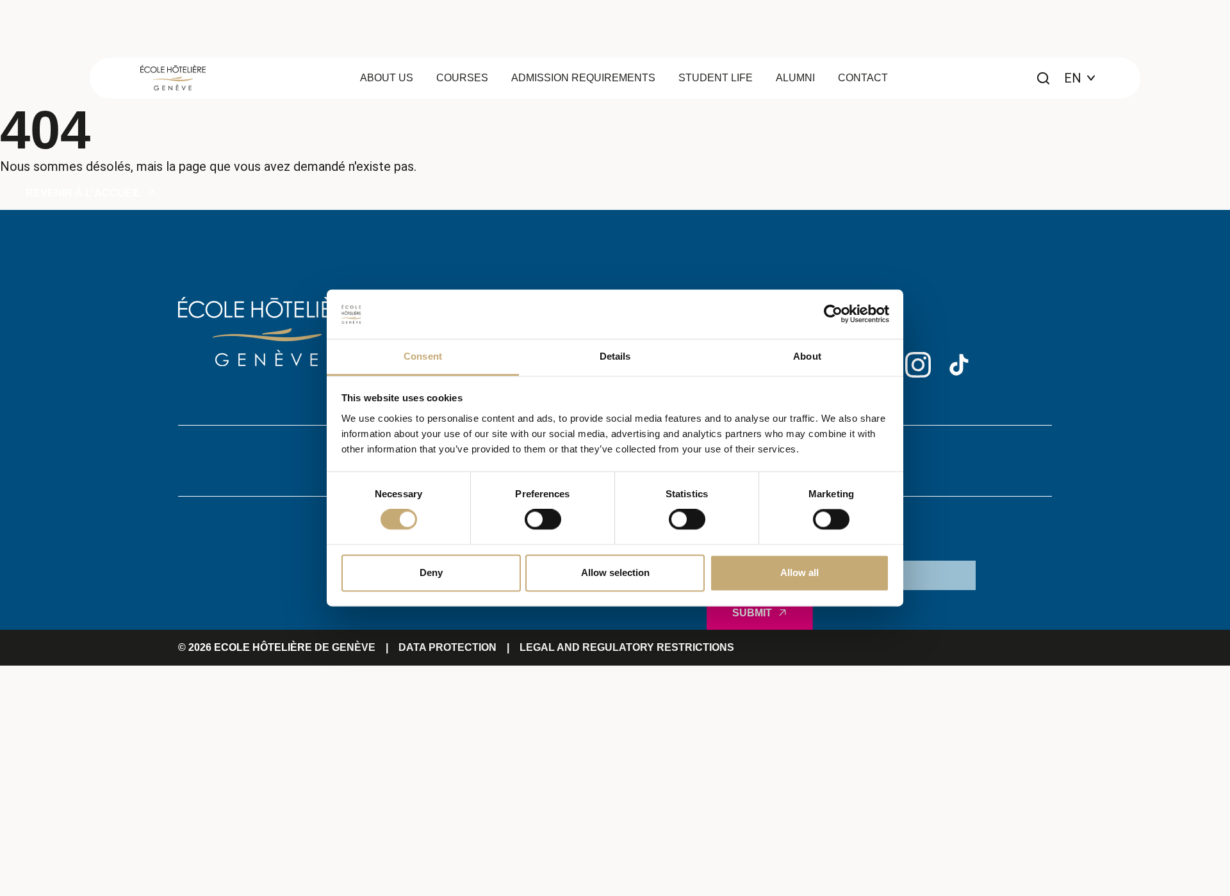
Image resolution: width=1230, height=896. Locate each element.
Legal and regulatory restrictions (627, 647)
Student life (715, 77)
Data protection (447, 647)
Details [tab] (615, 356)
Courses (462, 77)
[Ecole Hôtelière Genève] (173, 78)
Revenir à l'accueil (83, 193)
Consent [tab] (423, 356)
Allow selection (615, 572)
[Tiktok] (959, 365)
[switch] (543, 519)
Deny (431, 572)
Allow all (799, 572)
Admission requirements (583, 77)
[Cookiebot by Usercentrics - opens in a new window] (833, 314)
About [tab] (807, 356)
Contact (863, 77)
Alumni (795, 77)
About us (386, 77)
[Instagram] (918, 365)
